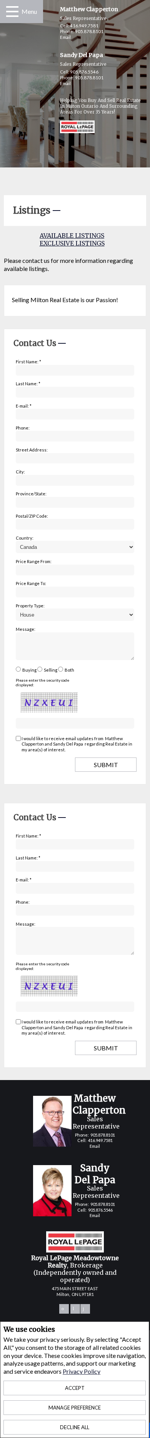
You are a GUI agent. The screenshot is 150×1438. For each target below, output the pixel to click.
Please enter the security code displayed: (42, 682)
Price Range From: (34, 561)
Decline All (74, 1427)
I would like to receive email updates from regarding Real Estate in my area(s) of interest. (77, 744)
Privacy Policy (81, 1371)
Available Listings (72, 235)
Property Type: (30, 605)
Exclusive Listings (72, 243)
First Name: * (28, 361)
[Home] (71, 127)
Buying (29, 669)
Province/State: (31, 493)
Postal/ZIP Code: (32, 515)
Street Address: (32, 449)
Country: (24, 537)
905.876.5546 (84, 71)
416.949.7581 (84, 25)
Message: (25, 629)
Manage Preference (74, 1408)
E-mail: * (24, 405)
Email (65, 37)
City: (20, 471)
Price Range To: (31, 583)
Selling (50, 669)
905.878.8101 (89, 31)
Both (69, 669)
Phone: (23, 427)
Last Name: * (28, 383)
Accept (75, 1388)
